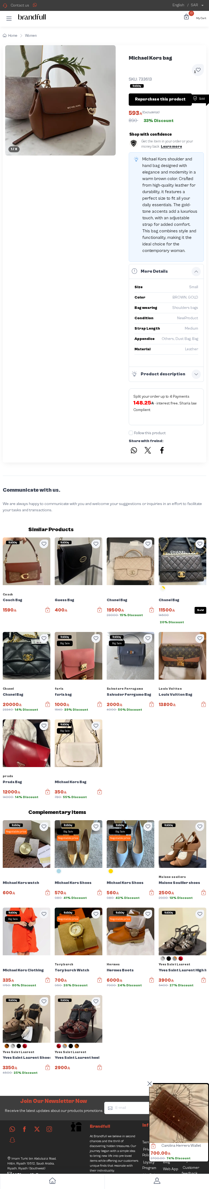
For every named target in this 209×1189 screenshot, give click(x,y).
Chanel (8, 689)
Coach (8, 594)
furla (59, 689)
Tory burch (64, 964)
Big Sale (65, 643)
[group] (60, 100)
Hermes (113, 964)
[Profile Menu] (156, 1182)
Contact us (20, 5)
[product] (178, 1113)
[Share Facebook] (162, 451)
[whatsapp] (12, 1129)
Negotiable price (16, 831)
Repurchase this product (160, 99)
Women (31, 36)
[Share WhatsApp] (35, 5)
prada (8, 776)
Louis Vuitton (170, 689)
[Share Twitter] (148, 451)
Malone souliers (172, 877)
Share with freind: (146, 441)
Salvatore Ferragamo (125, 689)
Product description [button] (163, 374)
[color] (163, 590)
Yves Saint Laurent (174, 964)
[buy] (151, 1146)
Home (12, 36)
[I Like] (43, 544)
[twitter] (37, 1129)
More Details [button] (154, 271)
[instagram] (49, 1129)
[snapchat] (12, 1140)
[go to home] (52, 1182)
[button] (9, 18)
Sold (200, 610)
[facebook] (24, 1129)
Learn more (171, 147)
